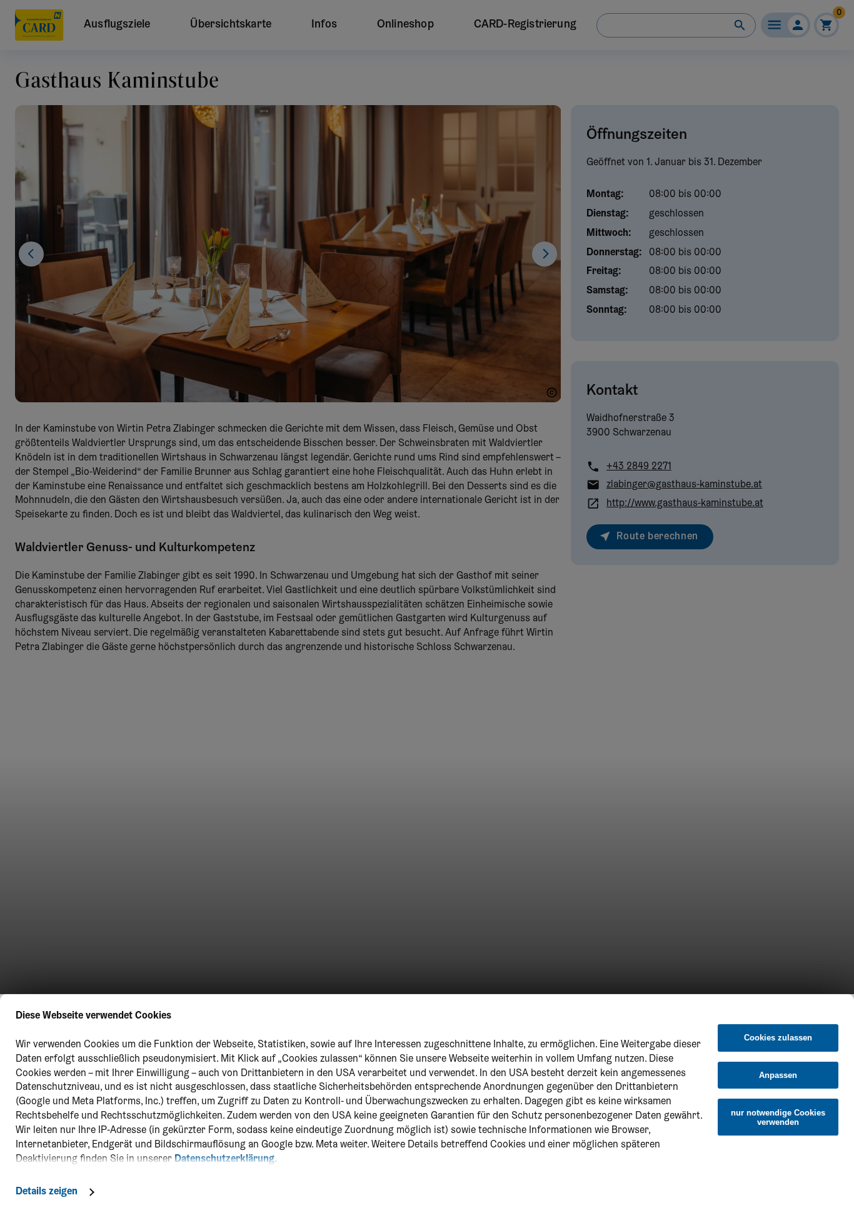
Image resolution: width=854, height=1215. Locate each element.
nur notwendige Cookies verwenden (778, 1117)
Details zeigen (47, 1192)
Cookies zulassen (778, 1037)
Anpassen (778, 1075)
